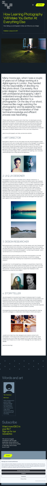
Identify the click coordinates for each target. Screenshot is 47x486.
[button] (32, 4)
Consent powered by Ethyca (39, 480)
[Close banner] (46, 460)
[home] (7, 5)
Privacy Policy (23, 478)
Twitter (4, 341)
